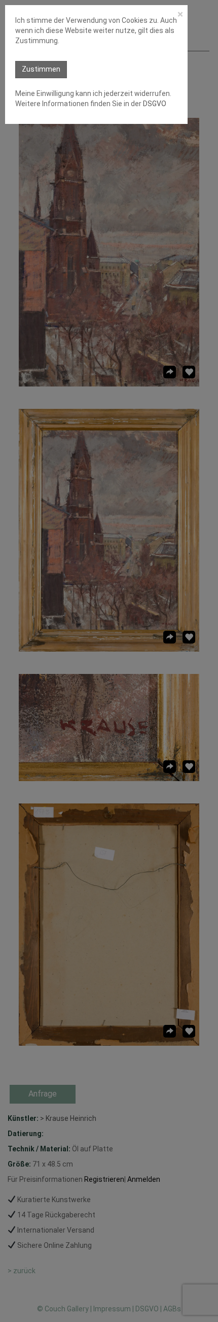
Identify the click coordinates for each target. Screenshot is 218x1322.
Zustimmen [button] (41, 69)
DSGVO (153, 104)
